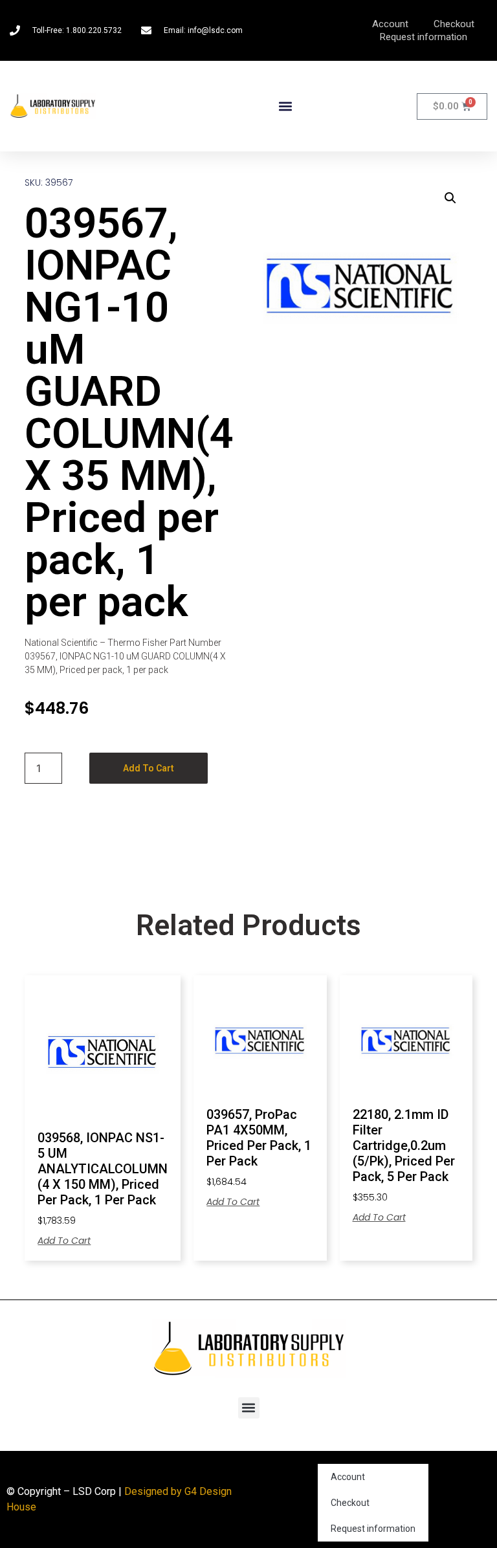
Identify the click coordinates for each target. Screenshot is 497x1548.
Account (390, 24)
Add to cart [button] (64, 1240)
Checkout (454, 24)
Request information (423, 37)
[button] (285, 106)
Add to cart (148, 768)
